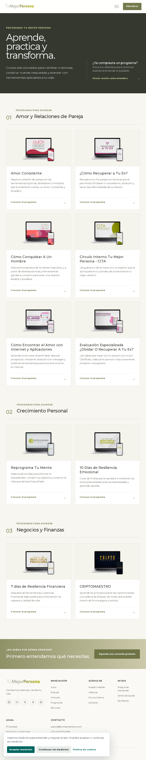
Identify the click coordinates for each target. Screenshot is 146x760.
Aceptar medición (20, 749)
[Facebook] (33, 702)
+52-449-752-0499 (60, 731)
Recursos (55, 707)
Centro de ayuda (126, 695)
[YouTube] (17, 702)
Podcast (55, 692)
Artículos (55, 697)
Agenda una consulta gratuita (117, 654)
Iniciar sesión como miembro (116, 78)
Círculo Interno (96, 697)
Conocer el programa (38, 202)
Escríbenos (123, 700)
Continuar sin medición (54, 749)
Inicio (53, 687)
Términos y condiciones (18, 731)
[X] (25, 702)
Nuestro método (97, 687)
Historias (93, 692)
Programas (56, 702)
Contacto (93, 702)
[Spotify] (41, 702)
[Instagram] (9, 702)
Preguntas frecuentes (123, 689)
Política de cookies (84, 749)
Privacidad (11, 726)
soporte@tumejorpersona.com (66, 726)
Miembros (132, 6)
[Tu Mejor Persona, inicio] (57, 6)
